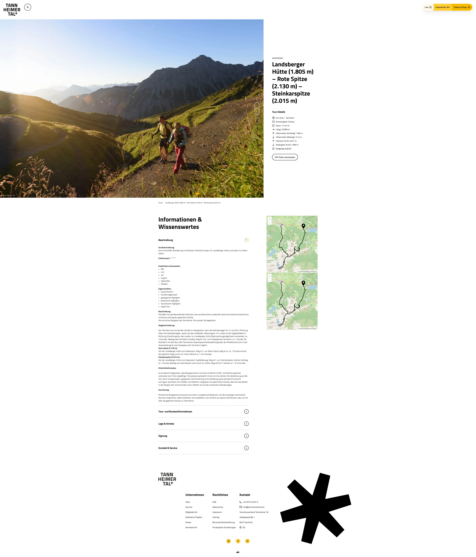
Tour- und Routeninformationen (175, 411)
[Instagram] (228, 541)
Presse (188, 522)
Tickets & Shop (460, 7)
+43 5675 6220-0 (250, 502)
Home (160, 202)
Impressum (217, 512)
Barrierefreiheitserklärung (223, 522)
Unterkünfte (441, 7)
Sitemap (215, 517)
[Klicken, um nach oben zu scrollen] (6, 541)
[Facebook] (238, 541)
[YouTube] (247, 541)
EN (244, 527)
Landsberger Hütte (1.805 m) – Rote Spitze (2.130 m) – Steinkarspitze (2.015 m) (192, 202)
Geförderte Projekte (193, 517)
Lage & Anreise (166, 424)
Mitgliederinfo (191, 512)
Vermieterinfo (191, 527)
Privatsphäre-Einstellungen (224, 527)
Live (426, 7)
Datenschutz (217, 507)
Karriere (188, 507)
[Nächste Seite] (257, 111)
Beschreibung (165, 240)
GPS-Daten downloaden (285, 157)
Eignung (162, 436)
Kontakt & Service (167, 448)
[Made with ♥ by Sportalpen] (238, 552)
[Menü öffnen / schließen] (27, 7)
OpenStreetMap (304, 271)
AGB (214, 501)
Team (187, 501)
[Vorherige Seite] (257, 106)
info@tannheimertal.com (253, 507)
